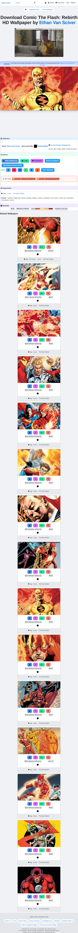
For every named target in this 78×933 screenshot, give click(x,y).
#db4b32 (37, 208)
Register (73, 2)
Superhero (47, 198)
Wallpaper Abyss (34, 9)
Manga (34, 198)
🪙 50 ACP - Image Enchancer (48, 179)
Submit (51, 2)
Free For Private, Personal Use (60, 145)
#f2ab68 (46, 208)
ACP (6, 179)
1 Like (25, 161)
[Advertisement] (39, 123)
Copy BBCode (48, 170)
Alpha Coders (6, 3)
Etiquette (57, 921)
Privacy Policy (22, 921)
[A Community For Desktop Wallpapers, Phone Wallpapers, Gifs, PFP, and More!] (25, 9)
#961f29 (51, 208)
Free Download (11, 161)
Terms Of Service (34, 921)
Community (60, 2)
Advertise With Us (67, 921)
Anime (11, 200)
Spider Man (17, 198)
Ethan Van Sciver (57, 22)
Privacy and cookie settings (48, 925)
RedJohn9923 (42, 146)
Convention (5, 200)
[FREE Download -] (29, 293)
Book (23, 198)
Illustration (70, 198)
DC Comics (55, 198)
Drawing (29, 198)
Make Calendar (52, 161)
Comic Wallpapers (47, 9)
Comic (9, 193)
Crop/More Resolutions (12, 165)
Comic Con (63, 198)
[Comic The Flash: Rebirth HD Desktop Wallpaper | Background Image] (39, 289)
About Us (8, 921)
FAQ (14, 921)
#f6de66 (42, 208)
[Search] (34, 2)
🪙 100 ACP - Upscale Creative (24, 179)
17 (43, 247)
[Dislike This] (48, 293)
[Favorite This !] (35, 293)
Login (67, 2)
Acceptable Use (47, 921)
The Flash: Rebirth (18, 193)
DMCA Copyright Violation (29, 925)
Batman (10, 198)
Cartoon (40, 198)
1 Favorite (38, 161)
